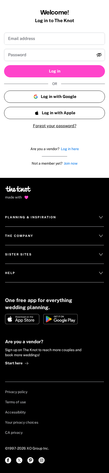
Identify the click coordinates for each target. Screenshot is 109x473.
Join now (71, 163)
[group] (54, 55)
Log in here (70, 149)
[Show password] (99, 55)
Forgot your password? (54, 125)
